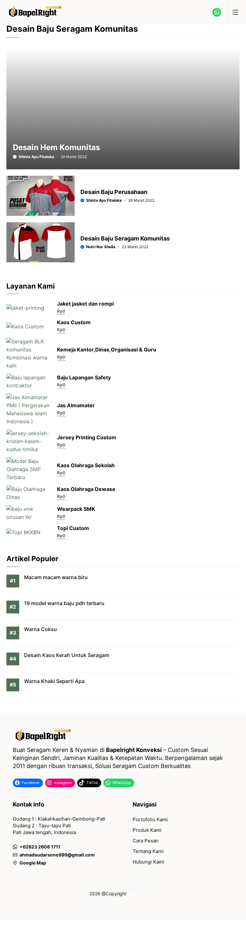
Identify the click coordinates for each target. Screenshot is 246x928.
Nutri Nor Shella (100, 246)
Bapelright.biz (142, 893)
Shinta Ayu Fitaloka (36, 156)
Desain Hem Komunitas (56, 147)
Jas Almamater (76, 405)
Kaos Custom (74, 322)
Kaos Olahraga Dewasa (86, 489)
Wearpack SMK (76, 509)
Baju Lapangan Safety (84, 377)
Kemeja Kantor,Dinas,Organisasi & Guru (106, 349)
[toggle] (235, 12)
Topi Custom (73, 528)
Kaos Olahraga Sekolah (86, 465)
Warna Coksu (40, 629)
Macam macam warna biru (56, 577)
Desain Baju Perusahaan (113, 192)
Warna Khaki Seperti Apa (54, 681)
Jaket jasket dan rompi (85, 303)
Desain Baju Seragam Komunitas (125, 238)
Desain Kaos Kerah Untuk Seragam (66, 655)
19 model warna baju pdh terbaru (64, 603)
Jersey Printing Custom (86, 437)
